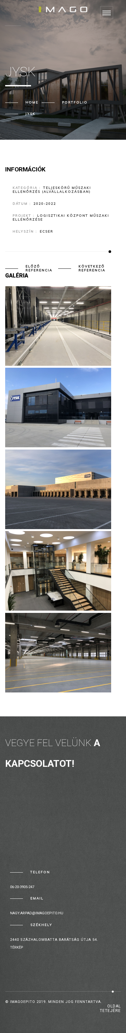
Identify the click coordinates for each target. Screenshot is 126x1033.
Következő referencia (92, 268)
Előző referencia (39, 268)
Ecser (46, 231)
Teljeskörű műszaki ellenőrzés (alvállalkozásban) (52, 190)
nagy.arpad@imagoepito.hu (36, 913)
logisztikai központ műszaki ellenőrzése (61, 217)
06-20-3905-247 (22, 887)
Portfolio (75, 102)
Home (32, 102)
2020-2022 (45, 203)
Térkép (16, 947)
